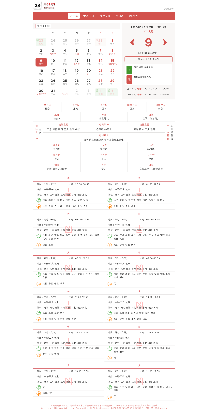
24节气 (133, 15)
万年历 (74, 15)
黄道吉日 (88, 15)
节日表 (120, 15)
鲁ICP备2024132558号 (123, 408)
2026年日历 (121, 405)
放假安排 (105, 15)
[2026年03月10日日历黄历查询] (165, 42)
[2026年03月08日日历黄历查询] (132, 42)
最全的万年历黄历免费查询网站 (142, 405)
